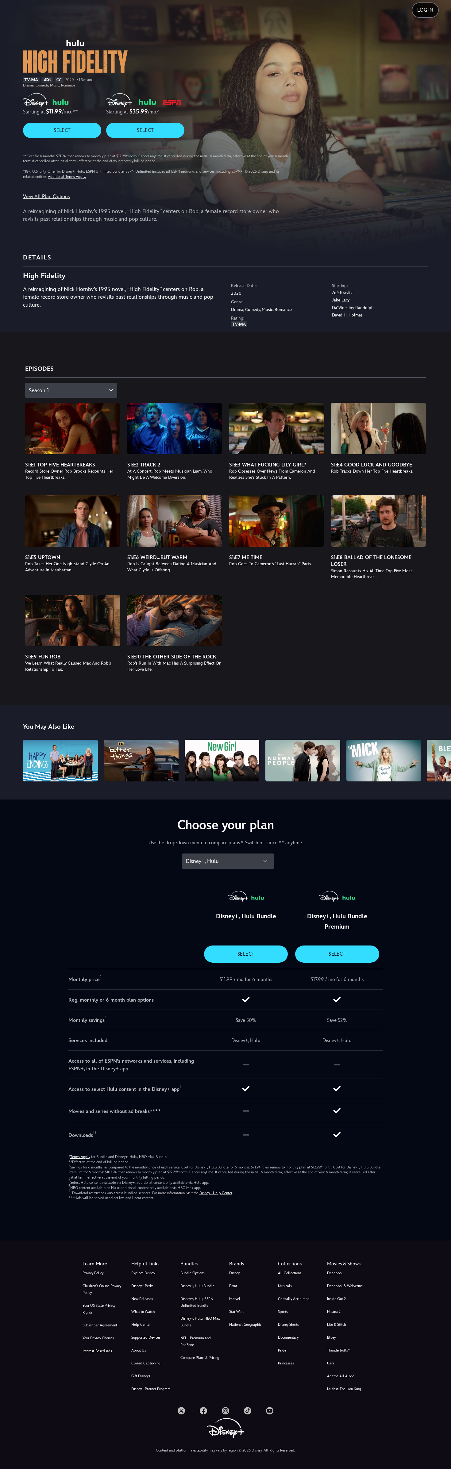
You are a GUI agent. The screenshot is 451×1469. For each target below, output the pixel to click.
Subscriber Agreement (100, 1325)
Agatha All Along (341, 1376)
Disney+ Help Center (215, 1193)
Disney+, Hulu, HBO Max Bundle (200, 1321)
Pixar (233, 1286)
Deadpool (335, 1273)
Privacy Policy (93, 1273)
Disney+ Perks (142, 1286)
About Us (138, 1350)
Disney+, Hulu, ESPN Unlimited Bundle (196, 1302)
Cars (330, 1363)
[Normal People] (302, 761)
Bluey (331, 1337)
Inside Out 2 (336, 1299)
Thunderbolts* (338, 1350)
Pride (282, 1350)
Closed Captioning (145, 1363)
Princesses (286, 1363)
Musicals (285, 1286)
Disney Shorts (288, 1324)
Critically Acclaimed (294, 1299)
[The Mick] (383, 761)
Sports (283, 1312)
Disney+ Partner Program (151, 1389)
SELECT (62, 130)
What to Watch (143, 1312)
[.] (181, 1410)
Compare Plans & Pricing (199, 1358)
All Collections (289, 1273)
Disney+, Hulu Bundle (197, 1286)
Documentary (288, 1337)
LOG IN (425, 10)
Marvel (234, 1299)
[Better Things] (141, 761)
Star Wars (236, 1312)
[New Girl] (222, 761)
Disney (234, 1273)
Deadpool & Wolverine (345, 1286)
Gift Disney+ (141, 1376)
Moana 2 (334, 1312)
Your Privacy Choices (98, 1338)
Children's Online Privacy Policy (102, 1289)
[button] (152, 1264)
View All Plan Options (46, 196)
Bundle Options (192, 1273)
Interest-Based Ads (97, 1351)
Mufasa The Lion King (344, 1389)
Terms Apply (80, 1157)
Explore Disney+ (144, 1273)
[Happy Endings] (60, 761)
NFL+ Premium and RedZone (195, 1341)
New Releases (142, 1299)
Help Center (141, 1324)
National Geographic (245, 1324)
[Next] (439, 759)
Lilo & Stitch (336, 1324)
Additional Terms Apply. (67, 177)
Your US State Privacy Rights (99, 1308)
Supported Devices (145, 1337)
